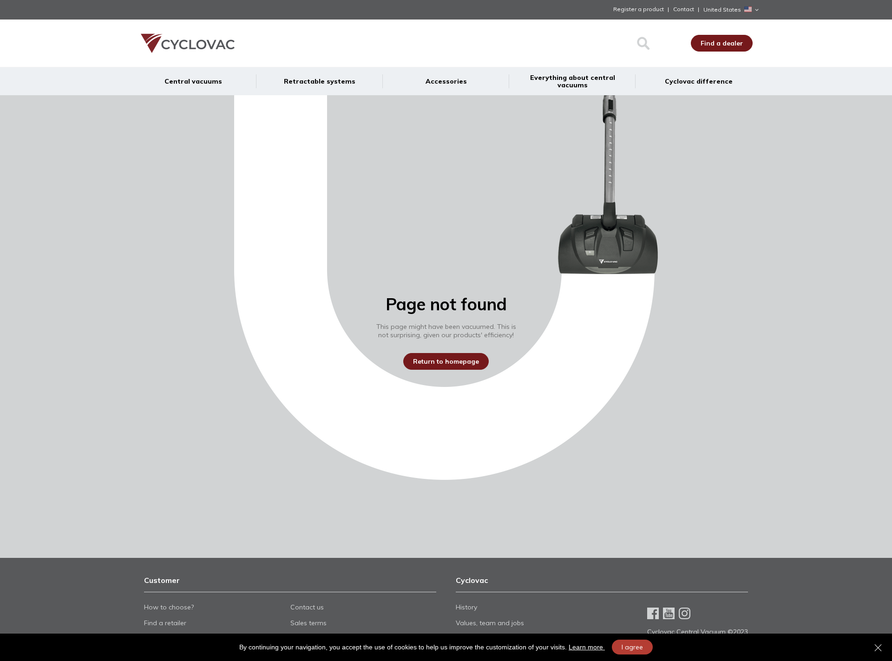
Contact (683, 9)
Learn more (587, 647)
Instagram (684, 613)
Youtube (669, 613)
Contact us (307, 607)
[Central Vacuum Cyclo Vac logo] (226, 43)
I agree (632, 647)
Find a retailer (165, 623)
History (466, 607)
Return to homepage (446, 361)
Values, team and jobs (490, 623)
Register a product (638, 9)
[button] (732, 10)
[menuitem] (193, 81)
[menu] (446, 81)
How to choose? (169, 607)
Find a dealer (722, 43)
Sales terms (308, 623)
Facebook (653, 613)
